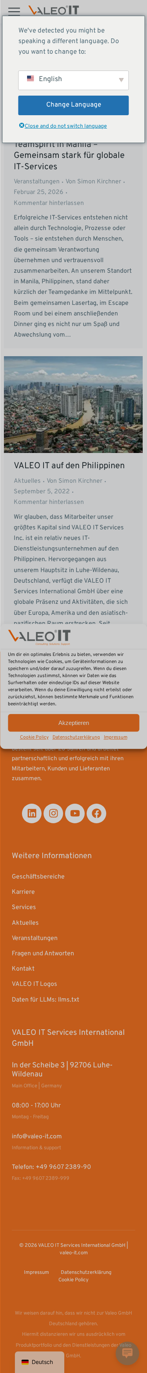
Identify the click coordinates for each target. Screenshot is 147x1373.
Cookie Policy (34, 738)
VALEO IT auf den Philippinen (69, 466)
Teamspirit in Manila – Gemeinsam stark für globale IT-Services (69, 155)
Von (93, 182)
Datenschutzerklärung (76, 738)
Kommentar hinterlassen (49, 203)
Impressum (115, 738)
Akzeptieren (73, 722)
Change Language (73, 105)
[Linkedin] (32, 813)
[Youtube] (75, 813)
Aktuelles (27, 481)
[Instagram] (53, 813)
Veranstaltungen (37, 182)
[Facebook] (96, 813)
